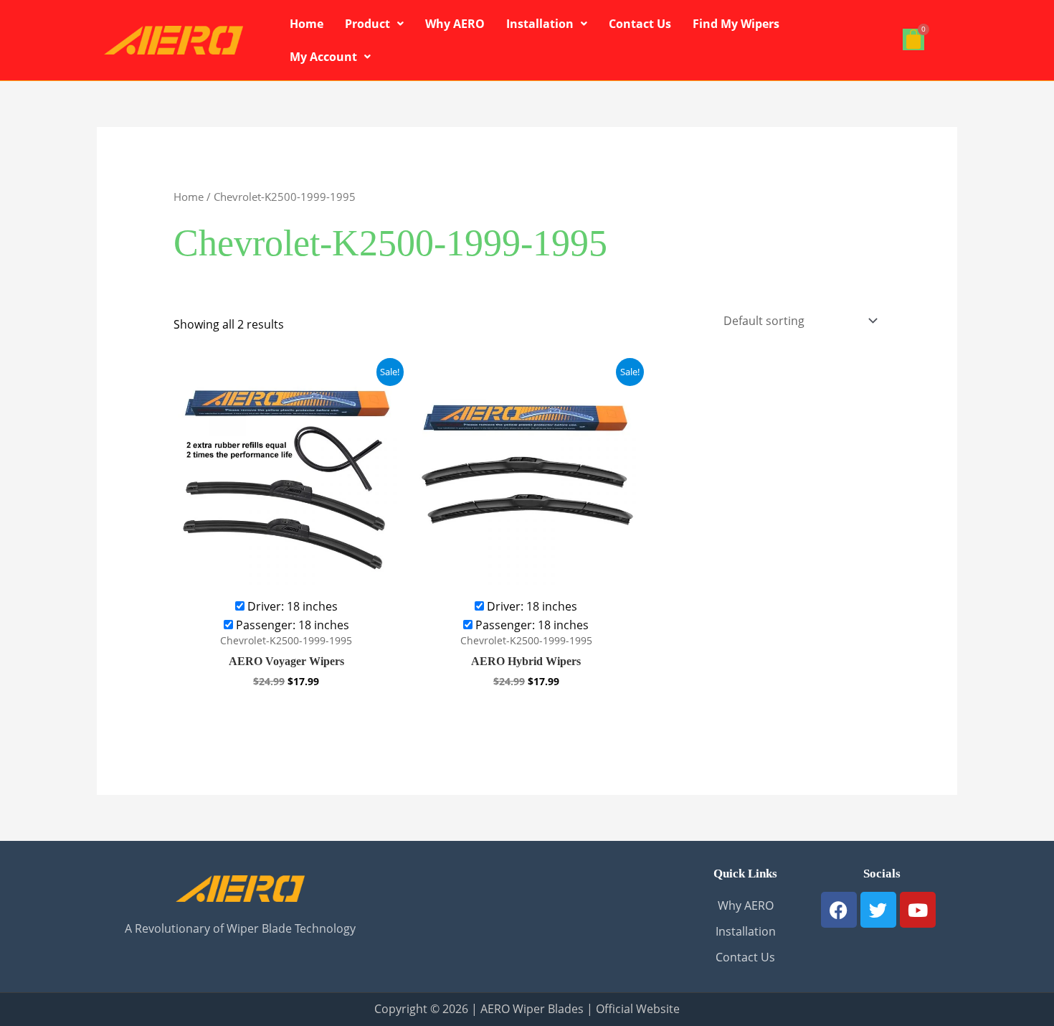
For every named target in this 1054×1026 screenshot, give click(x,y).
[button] (374, 23)
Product (367, 24)
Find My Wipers (736, 24)
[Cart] (913, 39)
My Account (323, 57)
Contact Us (640, 24)
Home (306, 24)
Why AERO (455, 24)
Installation (540, 24)
